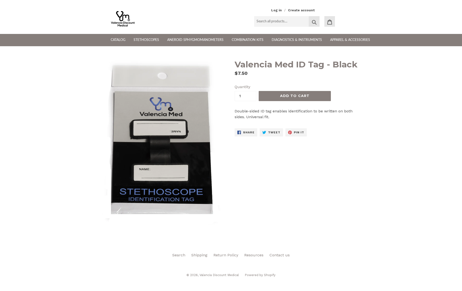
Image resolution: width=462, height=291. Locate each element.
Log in (276, 10)
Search (178, 255)
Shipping (199, 255)
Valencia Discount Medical (219, 275)
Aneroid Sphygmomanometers (195, 40)
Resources (253, 255)
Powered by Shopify (260, 275)
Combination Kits (247, 40)
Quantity (242, 86)
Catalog (118, 40)
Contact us (280, 255)
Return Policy (225, 255)
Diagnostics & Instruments (297, 40)
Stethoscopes (146, 40)
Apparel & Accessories (350, 40)
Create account (301, 10)
